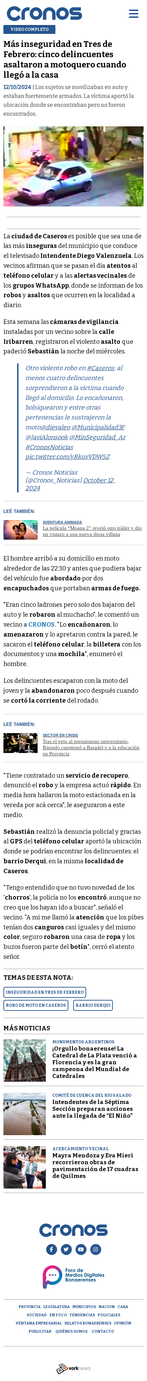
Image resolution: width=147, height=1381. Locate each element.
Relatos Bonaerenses (88, 1323)
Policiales (109, 1315)
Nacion (107, 1307)
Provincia (30, 1307)
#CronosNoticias (49, 447)
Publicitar (40, 1331)
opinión (122, 1323)
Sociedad (37, 1315)
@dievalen (55, 427)
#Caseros (100, 368)
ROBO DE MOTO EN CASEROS (36, 1005)
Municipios (84, 1307)
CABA (123, 1307)
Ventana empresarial (39, 1323)
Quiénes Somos (71, 1331)
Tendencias (82, 1315)
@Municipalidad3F (97, 427)
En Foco (58, 1315)
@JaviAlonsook (46, 437)
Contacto (103, 1331)
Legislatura (56, 1307)
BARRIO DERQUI (93, 1005)
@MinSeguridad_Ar (97, 437)
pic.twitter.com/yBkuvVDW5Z (67, 457)
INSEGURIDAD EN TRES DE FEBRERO (45, 992)
